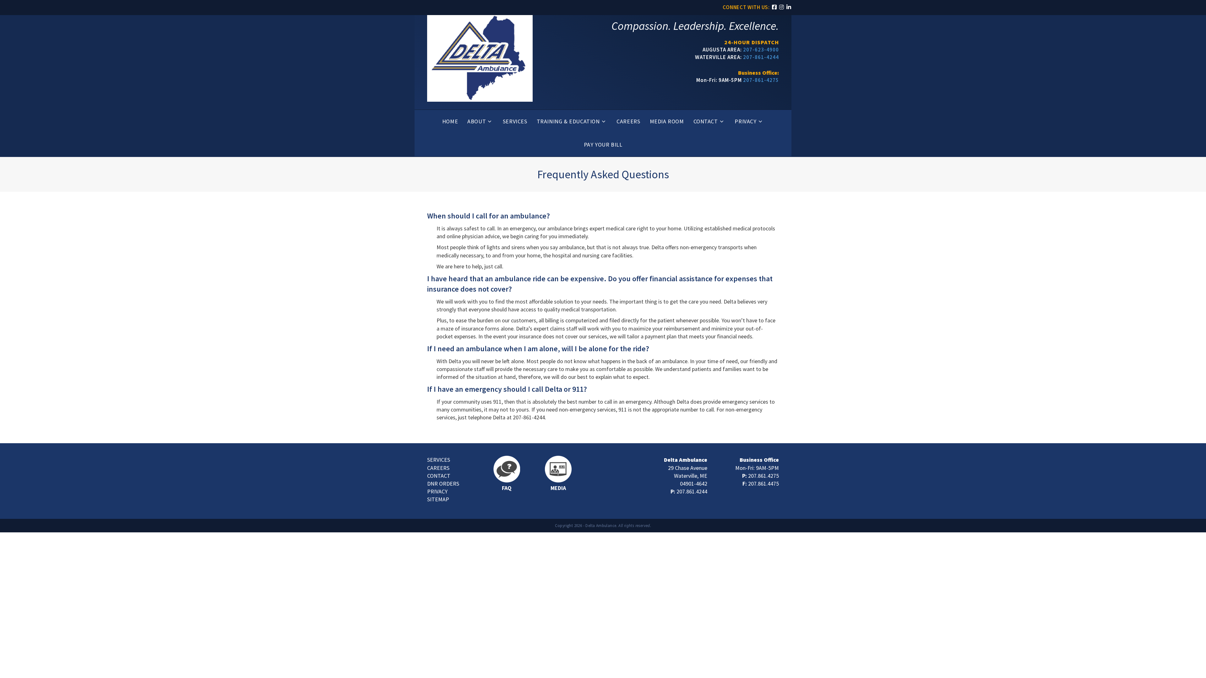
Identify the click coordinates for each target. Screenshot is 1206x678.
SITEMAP (438, 499)
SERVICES (438, 459)
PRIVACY (437, 491)
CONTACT (438, 475)
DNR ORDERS (443, 483)
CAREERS (438, 467)
